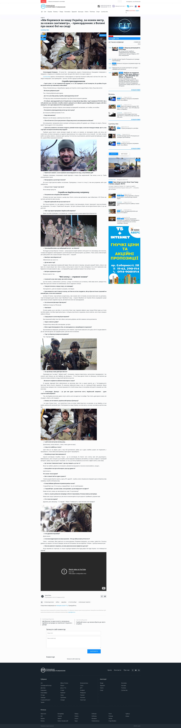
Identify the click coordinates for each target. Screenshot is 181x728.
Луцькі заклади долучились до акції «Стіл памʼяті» (127, 211)
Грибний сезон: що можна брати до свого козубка (90, 623)
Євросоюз (43, 713)
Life (41, 683)
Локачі (76, 718)
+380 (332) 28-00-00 (106, 5)
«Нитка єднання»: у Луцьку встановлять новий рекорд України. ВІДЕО (128, 197)
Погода (43, 695)
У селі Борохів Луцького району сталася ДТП (128, 204)
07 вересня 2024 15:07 (127, 194)
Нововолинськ (95, 721)
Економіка (67, 11)
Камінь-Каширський (63, 721)
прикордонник (49, 602)
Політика (92, 11)
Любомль (94, 716)
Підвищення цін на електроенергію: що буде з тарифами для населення (125, 68)
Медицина (83, 692)
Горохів (60, 716)
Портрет (82, 695)
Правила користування (47, 726)
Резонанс (82, 697)
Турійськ (127, 713)
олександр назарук (84, 602)
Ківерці (76, 713)
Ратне (110, 713)
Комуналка (43, 690)
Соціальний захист (45, 700)
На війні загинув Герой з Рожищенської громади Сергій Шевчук (125, 59)
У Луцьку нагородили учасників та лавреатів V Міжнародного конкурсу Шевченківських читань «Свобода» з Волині (128, 221)
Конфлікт (82, 690)
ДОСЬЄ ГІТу (113, 153)
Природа (43, 697)
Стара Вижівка (112, 721)
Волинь (55, 11)
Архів (127, 10)
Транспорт (83, 700)
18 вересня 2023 (60, 597)
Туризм (42, 702)
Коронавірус (44, 692)
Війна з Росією (64, 683)
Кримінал (62, 692)
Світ (45, 11)
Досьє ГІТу (63, 688)
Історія (62, 690)
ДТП (81, 688)
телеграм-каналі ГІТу (62, 605)
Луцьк (76, 721)
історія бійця (72, 602)
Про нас (127, 670)
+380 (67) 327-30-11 (120, 6)
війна (57, 602)
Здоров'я (74, 11)
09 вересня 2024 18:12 (122, 179)
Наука (62, 695)
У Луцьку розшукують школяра (56, 1)
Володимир (61, 713)
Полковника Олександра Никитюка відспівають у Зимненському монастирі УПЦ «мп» (128, 115)
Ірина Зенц (48, 595)
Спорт (98, 11)
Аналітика (132, 10)
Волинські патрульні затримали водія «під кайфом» (126, 64)
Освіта (86, 11)
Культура (80, 11)
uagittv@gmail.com (71, 612)
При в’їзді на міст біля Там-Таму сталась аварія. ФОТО (123, 183)
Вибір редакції (124, 153)
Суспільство (104, 11)
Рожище (118, 134)
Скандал (62, 700)
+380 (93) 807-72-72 (106, 7)
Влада (61, 11)
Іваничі (59, 718)
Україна (50, 11)
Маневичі (94, 718)
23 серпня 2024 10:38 (126, 217)
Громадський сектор (46, 685)
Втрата (62, 685)
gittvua (131, 6)
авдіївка (63, 602)
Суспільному (46, 76)
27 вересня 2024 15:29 (127, 97)
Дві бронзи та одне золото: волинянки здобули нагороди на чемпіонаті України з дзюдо (57, 623)
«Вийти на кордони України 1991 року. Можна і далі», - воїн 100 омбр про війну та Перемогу (129, 75)
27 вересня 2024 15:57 (126, 134)
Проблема (63, 697)
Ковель (76, 716)
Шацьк (127, 716)
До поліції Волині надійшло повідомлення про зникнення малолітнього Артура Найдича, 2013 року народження (129, 53)
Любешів (94, 713)
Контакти (117, 670)
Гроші (81, 685)
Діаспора (43, 688)
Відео (137, 10)
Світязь (110, 718)
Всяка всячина (84, 683)
